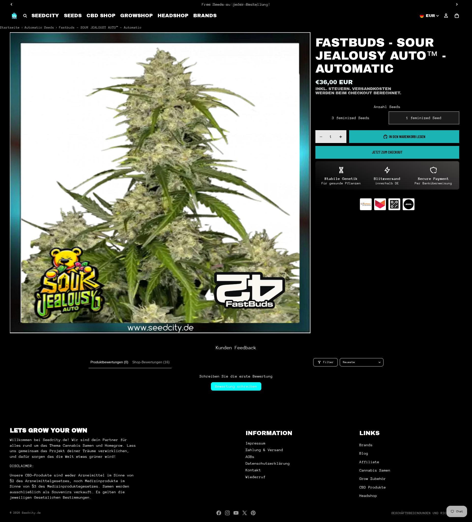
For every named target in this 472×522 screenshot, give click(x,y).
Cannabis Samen (374, 470)
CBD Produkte (372, 487)
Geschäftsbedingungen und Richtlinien (426, 513)
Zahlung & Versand (264, 450)
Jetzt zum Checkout (387, 152)
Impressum (256, 443)
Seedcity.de (31, 512)
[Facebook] (219, 513)
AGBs (250, 457)
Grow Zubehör (372, 478)
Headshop (368, 495)
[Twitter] (245, 513)
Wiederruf (256, 477)
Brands (366, 445)
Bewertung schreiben (236, 386)
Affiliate (369, 462)
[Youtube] (236, 513)
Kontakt (253, 470)
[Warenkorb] (456, 15)
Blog (363, 453)
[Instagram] (227, 513)
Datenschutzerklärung (268, 463)
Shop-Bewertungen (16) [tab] (151, 362)
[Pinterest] (253, 513)
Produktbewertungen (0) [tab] (109, 362)
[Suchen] (25, 15)
